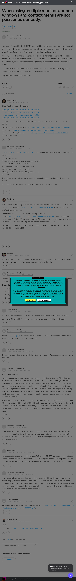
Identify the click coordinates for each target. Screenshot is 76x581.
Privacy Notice (33, 293)
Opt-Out (51, 296)
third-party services (24, 295)
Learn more (41, 287)
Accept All (30, 300)
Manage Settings (44, 300)
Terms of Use (49, 293)
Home (10, 2)
